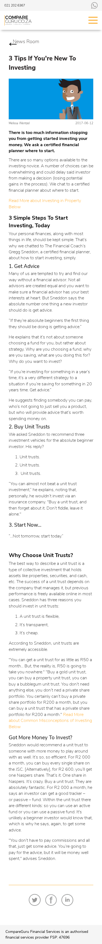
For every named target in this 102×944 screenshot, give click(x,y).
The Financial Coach (64, 246)
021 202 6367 (14, 5)
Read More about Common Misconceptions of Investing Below (50, 721)
